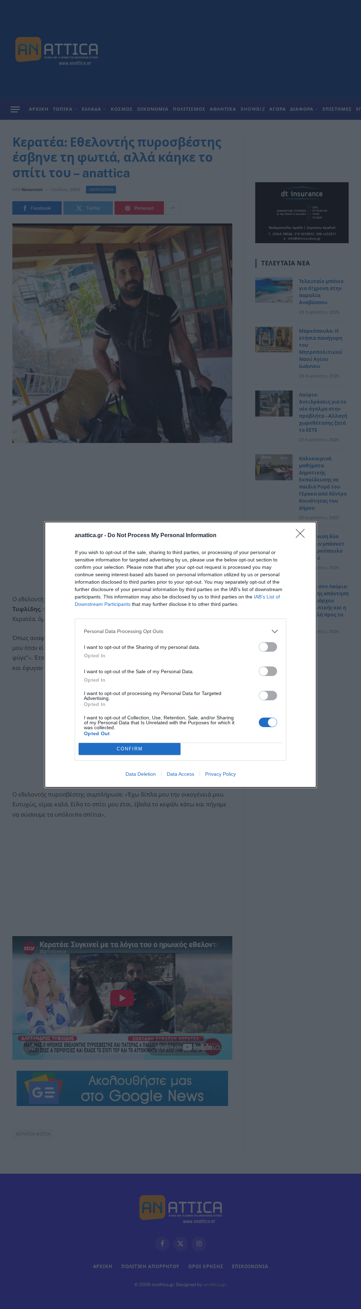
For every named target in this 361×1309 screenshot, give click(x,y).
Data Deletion (141, 774)
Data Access (180, 774)
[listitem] (180, 631)
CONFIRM (130, 748)
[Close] (302, 535)
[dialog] (180, 654)
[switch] (268, 647)
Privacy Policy (220, 774)
